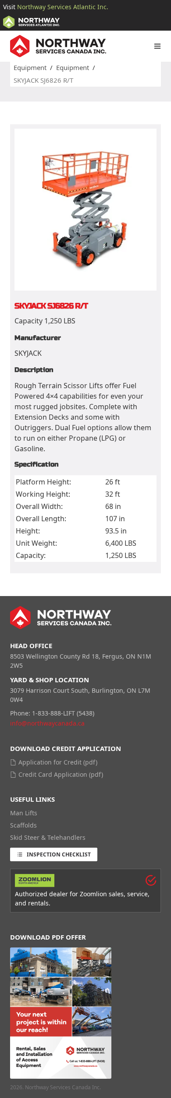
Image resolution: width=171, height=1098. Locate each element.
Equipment (30, 67)
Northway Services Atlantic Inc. (62, 7)
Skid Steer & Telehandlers (48, 837)
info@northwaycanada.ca (47, 723)
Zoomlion (93, 894)
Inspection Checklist (59, 854)
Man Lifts (23, 813)
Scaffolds (23, 825)
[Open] (157, 45)
